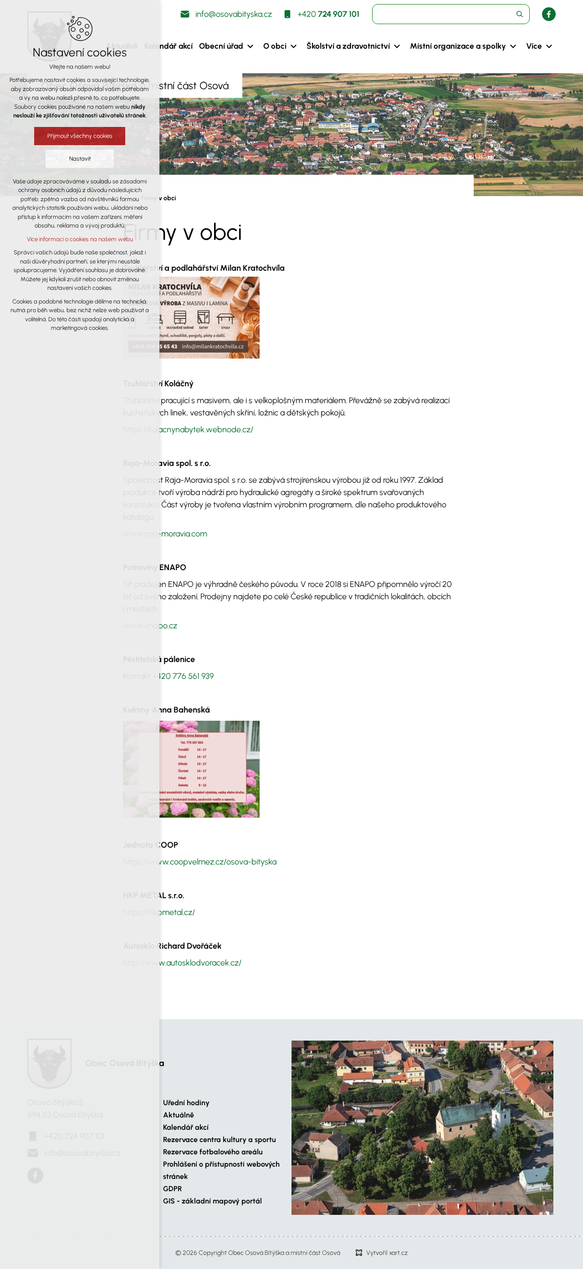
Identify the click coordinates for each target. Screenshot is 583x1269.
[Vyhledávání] (451, 14)
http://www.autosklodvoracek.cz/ (182, 962)
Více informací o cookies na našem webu (80, 239)
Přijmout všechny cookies (80, 135)
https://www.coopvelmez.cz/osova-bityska (199, 861)
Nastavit (80, 158)
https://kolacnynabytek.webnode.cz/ (188, 429)
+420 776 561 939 (183, 676)
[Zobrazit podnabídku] (250, 46)
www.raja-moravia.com (165, 533)
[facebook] (549, 14)
